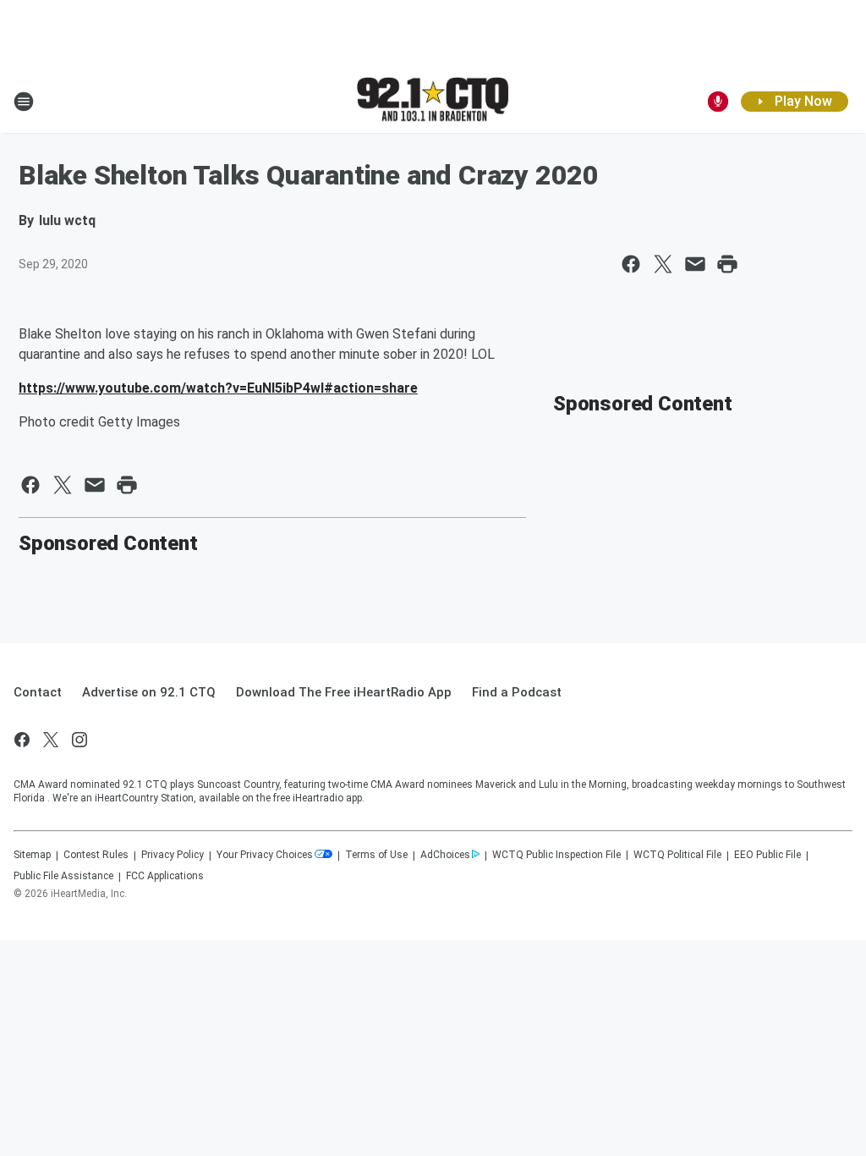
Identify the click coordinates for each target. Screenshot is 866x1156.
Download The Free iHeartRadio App (344, 692)
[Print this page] (727, 264)
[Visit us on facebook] (22, 739)
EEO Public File (767, 855)
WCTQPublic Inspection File (556, 855)
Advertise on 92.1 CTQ (149, 692)
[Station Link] (433, 100)
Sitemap (32, 855)
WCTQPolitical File (677, 855)
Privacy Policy (172, 855)
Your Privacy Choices (264, 855)
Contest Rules (96, 855)
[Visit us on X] (51, 739)
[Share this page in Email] (695, 264)
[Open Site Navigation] (24, 101)
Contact (38, 692)
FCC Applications (165, 876)
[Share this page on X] (663, 264)
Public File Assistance (63, 876)
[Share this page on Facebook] (631, 264)
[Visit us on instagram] (79, 739)
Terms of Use (376, 855)
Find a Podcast (517, 692)
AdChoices (445, 855)
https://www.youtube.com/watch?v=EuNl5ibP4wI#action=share (218, 388)
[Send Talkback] (718, 101)
